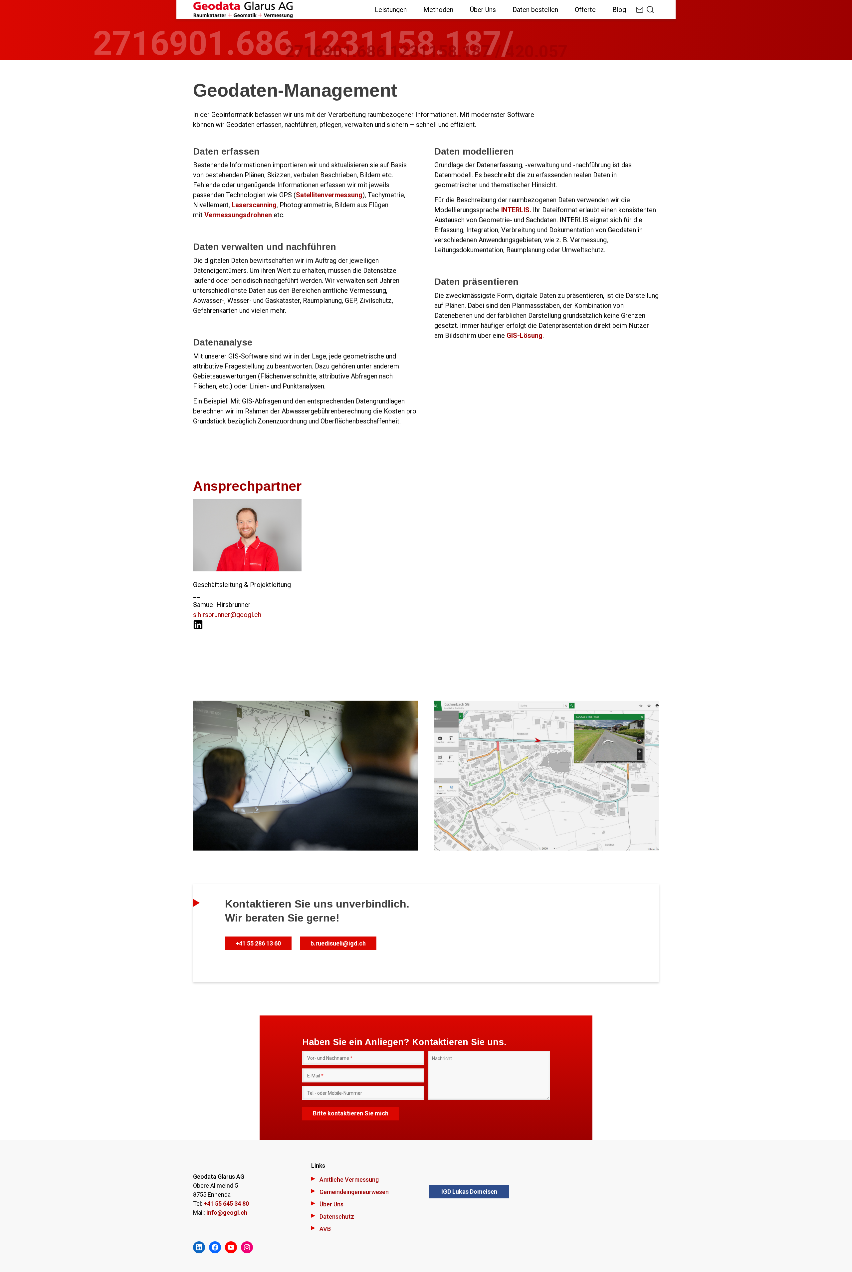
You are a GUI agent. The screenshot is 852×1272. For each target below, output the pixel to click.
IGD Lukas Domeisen (469, 1191)
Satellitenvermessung (329, 195)
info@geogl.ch (226, 1212)
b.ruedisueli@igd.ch (338, 943)
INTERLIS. (516, 210)
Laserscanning (254, 205)
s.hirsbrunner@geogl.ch (227, 615)
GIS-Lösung (524, 335)
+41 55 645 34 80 (226, 1203)
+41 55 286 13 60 (258, 943)
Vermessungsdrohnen (239, 215)
